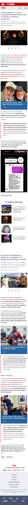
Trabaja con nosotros (14, 484)
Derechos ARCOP (14, 487)
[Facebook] (12, 48)
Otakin (3, 457)
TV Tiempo (14, 479)
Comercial (14, 475)
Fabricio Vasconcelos (6, 195)
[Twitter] (15, 48)
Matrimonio (9, 457)
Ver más (4, 107)
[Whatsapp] (8, 48)
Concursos (14, 477)
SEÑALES (20, 8)
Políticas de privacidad (14, 482)
